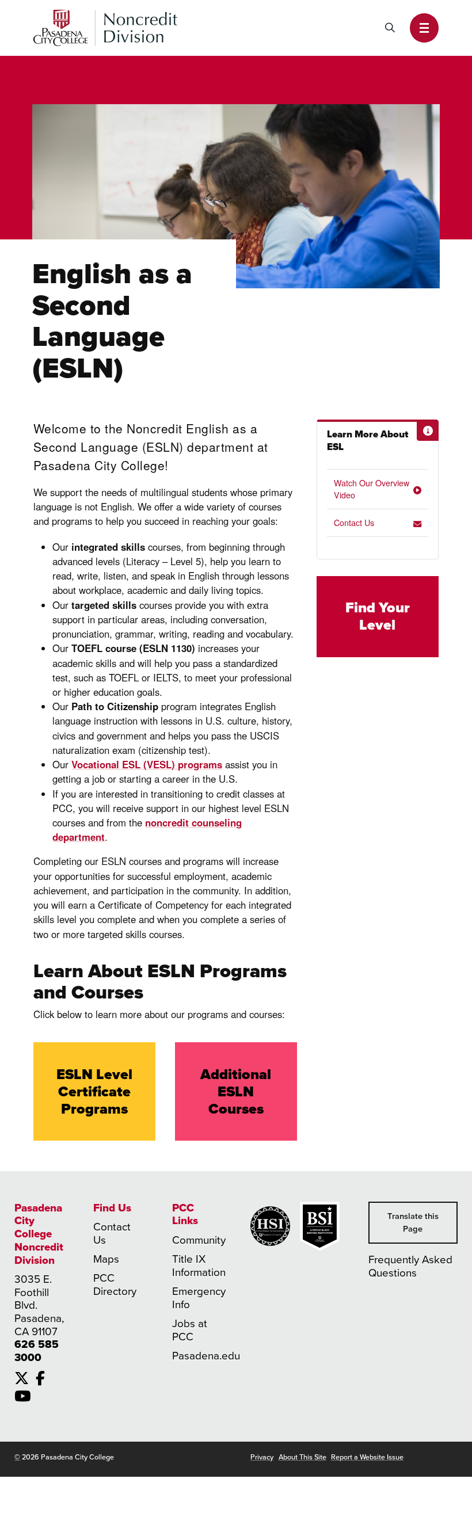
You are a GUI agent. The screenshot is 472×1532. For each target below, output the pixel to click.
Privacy (261, 1456)
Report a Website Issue (367, 1456)
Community (199, 1240)
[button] (424, 28)
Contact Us (354, 522)
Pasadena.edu (206, 1356)
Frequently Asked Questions (410, 1266)
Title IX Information (199, 1266)
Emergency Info (199, 1298)
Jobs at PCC (189, 1330)
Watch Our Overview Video (371, 489)
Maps (106, 1259)
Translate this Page (413, 1222)
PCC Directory (114, 1284)
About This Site (302, 1456)
